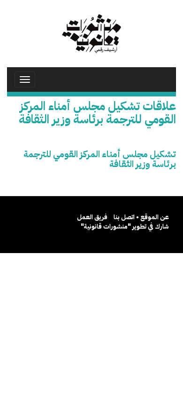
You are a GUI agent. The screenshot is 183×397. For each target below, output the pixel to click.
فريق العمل (92, 217)
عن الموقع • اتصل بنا (141, 217)
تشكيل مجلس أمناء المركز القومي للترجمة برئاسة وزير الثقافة (99, 159)
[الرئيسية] (91, 33)
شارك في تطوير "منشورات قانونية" (125, 226)
